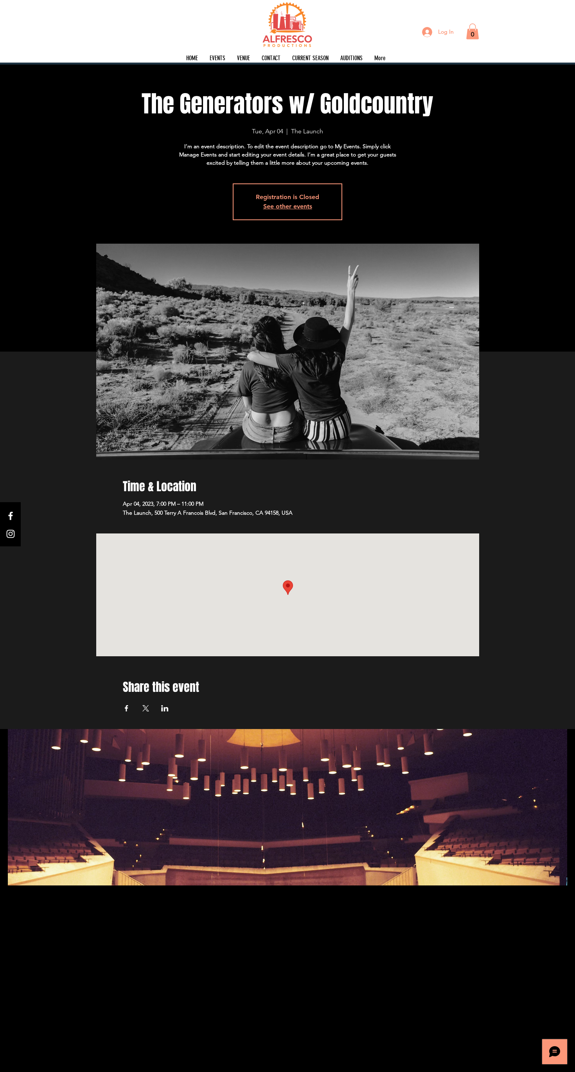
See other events (287, 206)
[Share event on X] (145, 708)
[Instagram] (10, 533)
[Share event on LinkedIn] (165, 708)
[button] (472, 31)
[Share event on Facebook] (126, 708)
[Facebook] (10, 515)
